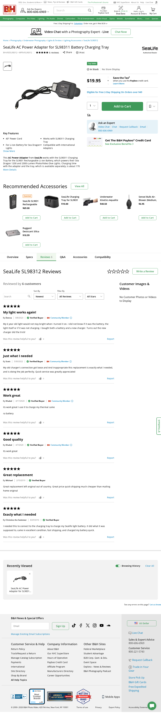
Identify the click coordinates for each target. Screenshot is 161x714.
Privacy (98, 707)
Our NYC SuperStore (58, 653)
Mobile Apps (112, 697)
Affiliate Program (56, 666)
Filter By (60, 291)
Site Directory (18, 671)
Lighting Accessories (73, 40)
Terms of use (82, 707)
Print (81, 52)
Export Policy (114, 707)
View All (79, 186)
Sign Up (60, 626)
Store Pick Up (136, 677)
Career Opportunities (58, 675)
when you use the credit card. (130, 80)
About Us (135, 2)
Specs (29, 257)
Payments (16, 662)
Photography (16, 40)
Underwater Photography (34, 40)
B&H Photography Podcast (97, 671)
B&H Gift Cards (137, 682)
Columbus (78, 23)
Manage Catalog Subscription (26, 657)
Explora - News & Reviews (97, 666)
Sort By (37, 291)
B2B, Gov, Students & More (30, 2)
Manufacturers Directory (60, 671)
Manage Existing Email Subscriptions (30, 634)
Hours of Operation (57, 657)
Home (5, 40)
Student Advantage (94, 653)
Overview (12, 257)
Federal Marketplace (94, 649)
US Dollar (144, 623)
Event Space (90, 662)
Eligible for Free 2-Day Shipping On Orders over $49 (114, 92)
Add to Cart (122, 106)
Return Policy (18, 649)
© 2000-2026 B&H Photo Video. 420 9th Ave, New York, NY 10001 (39, 707)
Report (110, 338)
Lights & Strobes (54, 40)
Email (16, 626)
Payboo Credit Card (57, 662)
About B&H (53, 649)
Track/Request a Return (23, 653)
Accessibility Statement (139, 707)
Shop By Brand (19, 675)
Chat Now (121, 32)
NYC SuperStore (123, 2)
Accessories (80, 257)
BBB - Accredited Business (19, 696)
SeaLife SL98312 (90, 40)
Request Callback (142, 660)
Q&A (63, 257)
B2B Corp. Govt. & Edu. (96, 657)
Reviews (46, 257)
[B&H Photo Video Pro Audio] (11, 9)
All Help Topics (19, 679)
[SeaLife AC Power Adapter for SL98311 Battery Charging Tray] (47, 95)
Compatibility (103, 257)
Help (142, 2)
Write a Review (145, 271)
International (18, 666)
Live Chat (149, 2)
